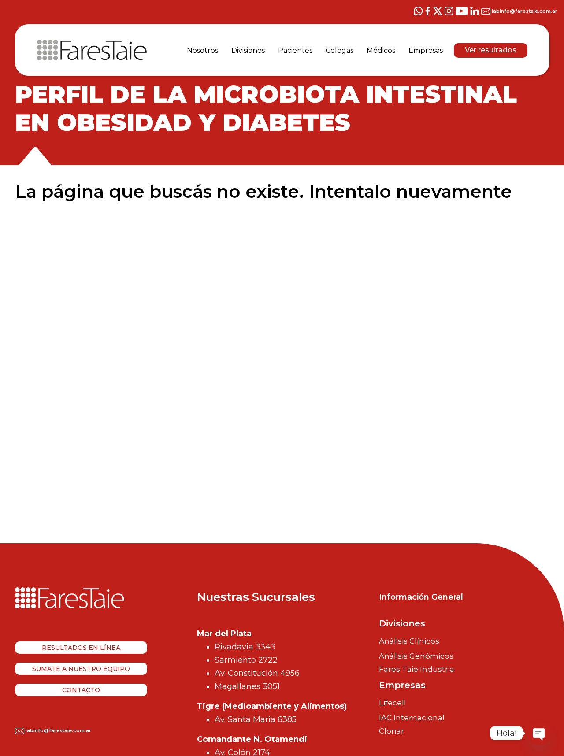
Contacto (81, 690)
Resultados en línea (81, 648)
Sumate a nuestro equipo (81, 669)
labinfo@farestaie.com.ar (523, 11)
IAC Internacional (412, 717)
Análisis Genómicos (416, 656)
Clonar (391, 731)
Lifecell (392, 702)
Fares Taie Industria (416, 669)
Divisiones (402, 623)
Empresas (402, 685)
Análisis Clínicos (409, 641)
